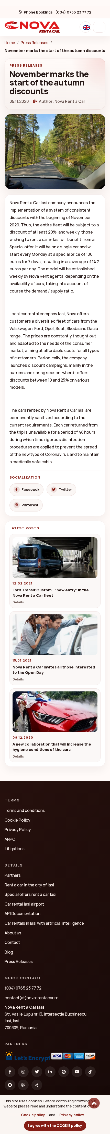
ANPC (10, 839)
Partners (13, 875)
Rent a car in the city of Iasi (29, 885)
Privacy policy (71, 1114)
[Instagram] (23, 1071)
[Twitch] (23, 1085)
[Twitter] (36, 1071)
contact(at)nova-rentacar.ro (32, 998)
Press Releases (34, 42)
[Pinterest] (63, 1071)
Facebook (30, 489)
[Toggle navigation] (99, 27)
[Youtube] (77, 1071)
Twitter (65, 489)
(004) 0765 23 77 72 (23, 988)
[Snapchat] (10, 1085)
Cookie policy (33, 1114)
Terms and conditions (25, 810)
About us (13, 933)
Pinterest (30, 505)
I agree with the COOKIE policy (55, 1125)
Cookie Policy (17, 820)
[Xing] (36, 1085)
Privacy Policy (18, 829)
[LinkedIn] (50, 1071)
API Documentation (22, 913)
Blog (9, 952)
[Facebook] (10, 1071)
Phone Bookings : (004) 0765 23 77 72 (57, 12)
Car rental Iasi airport (24, 904)
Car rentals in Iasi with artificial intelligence (44, 923)
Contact (12, 942)
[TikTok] (90, 1071)
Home (10, 42)
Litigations (15, 848)
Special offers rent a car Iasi (30, 894)
